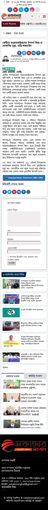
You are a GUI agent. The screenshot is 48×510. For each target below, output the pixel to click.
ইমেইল (10, 239)
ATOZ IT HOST (33, 500)
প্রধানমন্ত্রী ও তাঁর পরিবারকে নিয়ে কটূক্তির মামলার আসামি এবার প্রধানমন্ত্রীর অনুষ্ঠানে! (32, 356)
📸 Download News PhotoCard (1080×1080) (24, 178)
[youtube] (32, 9)
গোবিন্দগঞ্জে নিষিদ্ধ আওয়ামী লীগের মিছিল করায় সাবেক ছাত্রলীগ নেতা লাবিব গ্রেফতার (31, 298)
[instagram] (21, 9)
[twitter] (15, 9)
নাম (8, 230)
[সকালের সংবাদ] (24, 445)
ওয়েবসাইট (12, 248)
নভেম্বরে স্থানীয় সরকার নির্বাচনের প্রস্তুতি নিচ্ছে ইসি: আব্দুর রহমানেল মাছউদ (32, 425)
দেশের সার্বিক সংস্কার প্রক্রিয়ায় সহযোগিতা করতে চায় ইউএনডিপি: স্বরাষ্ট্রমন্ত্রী (33, 411)
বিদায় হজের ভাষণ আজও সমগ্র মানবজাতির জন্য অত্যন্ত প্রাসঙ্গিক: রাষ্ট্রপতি (33, 385)
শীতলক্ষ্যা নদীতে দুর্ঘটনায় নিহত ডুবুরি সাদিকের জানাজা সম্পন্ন (32, 324)
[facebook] (10, 9)
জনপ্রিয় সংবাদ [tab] (35, 376)
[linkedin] (26, 9)
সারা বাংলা (19, 33)
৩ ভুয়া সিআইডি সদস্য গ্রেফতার (32, 309)
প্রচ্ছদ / (8, 33)
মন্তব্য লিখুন (12, 210)
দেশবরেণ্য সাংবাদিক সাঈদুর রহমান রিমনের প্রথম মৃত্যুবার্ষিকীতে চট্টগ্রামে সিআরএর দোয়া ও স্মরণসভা (32, 284)
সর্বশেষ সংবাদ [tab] (12, 376)
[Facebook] (19, 53)
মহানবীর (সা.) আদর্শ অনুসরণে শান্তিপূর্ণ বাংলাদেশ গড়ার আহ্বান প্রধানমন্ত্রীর (33, 398)
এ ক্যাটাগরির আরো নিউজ (13, 274)
